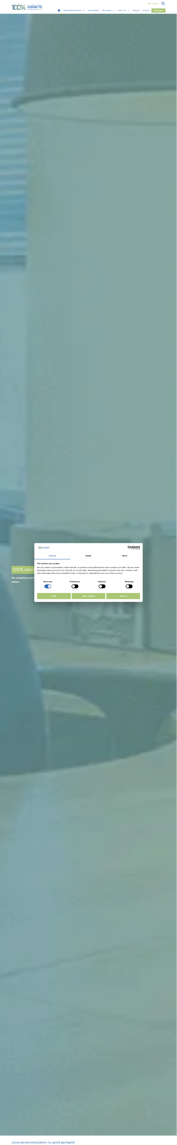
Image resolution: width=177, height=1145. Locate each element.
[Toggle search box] (163, 3)
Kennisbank (158, 10)
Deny (54, 596)
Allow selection (88, 596)
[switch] (75, 586)
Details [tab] (89, 556)
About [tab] (124, 556)
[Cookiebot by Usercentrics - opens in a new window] (129, 547)
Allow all (123, 596)
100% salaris (26, 7)
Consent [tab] (52, 556)
